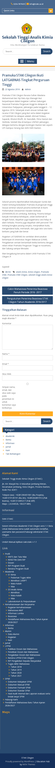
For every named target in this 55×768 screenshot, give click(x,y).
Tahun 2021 (16, 675)
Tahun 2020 (16, 672)
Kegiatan (12, 637)
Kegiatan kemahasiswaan (19, 607)
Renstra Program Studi (18, 568)
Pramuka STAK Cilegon (17, 274)
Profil (7, 553)
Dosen (11, 562)
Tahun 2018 (16, 666)
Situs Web (6, 374)
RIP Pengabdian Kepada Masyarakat (24, 661)
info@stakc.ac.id (36, 4)
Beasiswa (12, 616)
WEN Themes (29, 764)
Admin (28, 89)
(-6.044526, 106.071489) (20, 503)
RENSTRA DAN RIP (16, 559)
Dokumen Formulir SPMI (19, 687)
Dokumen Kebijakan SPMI (20, 681)
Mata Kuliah (16, 583)
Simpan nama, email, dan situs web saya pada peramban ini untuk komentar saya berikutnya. (9, 397)
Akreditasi (15, 592)
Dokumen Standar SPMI (19, 690)
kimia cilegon (34, 271)
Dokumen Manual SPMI (19, 684)
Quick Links (9, 10)
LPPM (8, 646)
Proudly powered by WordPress (19, 761)
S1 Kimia (12, 574)
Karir (8, 450)
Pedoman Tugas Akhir (21, 577)
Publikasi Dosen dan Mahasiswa (22, 649)
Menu (30, 61)
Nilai (13, 586)
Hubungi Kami (11, 699)
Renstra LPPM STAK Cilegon (21, 658)
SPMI (7, 678)
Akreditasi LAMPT (19, 580)
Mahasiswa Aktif (15, 610)
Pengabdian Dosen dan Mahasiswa (24, 655)
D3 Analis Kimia (15, 589)
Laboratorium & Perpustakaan (22, 601)
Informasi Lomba (16, 613)
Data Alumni (13, 634)
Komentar (6, 323)
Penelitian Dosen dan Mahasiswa (23, 652)
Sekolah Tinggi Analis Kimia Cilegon (27, 39)
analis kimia (21, 271)
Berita (8, 271)
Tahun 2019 (16, 669)
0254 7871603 (19, 4)
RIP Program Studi (16, 565)
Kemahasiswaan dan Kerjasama (19, 604)
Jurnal (8, 446)
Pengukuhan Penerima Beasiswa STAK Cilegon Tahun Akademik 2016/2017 (27, 300)
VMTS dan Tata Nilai (17, 556)
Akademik (10, 436)
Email (5, 364)
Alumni (8, 631)
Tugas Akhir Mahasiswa (18, 663)
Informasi (10, 443)
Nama (5, 353)
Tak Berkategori (13, 453)
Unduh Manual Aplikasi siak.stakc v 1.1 (19, 542)
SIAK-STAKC (7, 518)
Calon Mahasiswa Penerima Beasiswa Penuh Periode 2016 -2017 (27, 290)
